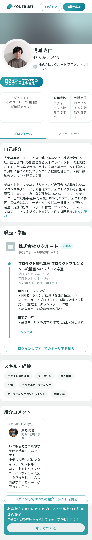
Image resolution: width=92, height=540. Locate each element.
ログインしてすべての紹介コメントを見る (46, 499)
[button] (46, 28)
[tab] (23, 133)
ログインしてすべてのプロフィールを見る (21, 82)
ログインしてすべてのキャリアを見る (46, 348)
